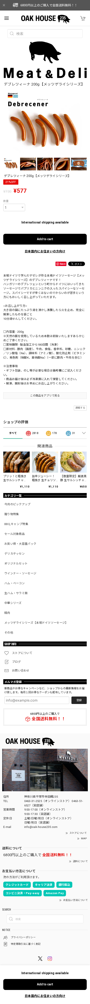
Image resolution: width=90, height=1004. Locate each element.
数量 (6, 201)
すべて (13, 433)
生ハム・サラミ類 (16, 593)
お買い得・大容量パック (20, 543)
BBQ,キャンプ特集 (16, 524)
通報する (80, 407)
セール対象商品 (14, 534)
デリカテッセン (14, 553)
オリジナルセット (16, 563)
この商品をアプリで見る (45, 395)
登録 (79, 700)
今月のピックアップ (17, 504)
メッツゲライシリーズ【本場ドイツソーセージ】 (36, 622)
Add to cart (45, 239)
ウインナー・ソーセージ (20, 573)
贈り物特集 (11, 514)
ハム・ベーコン (14, 583)
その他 (8, 632)
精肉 (7, 613)
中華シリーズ (13, 603)
